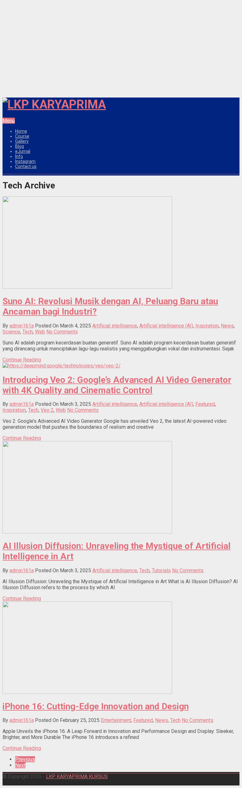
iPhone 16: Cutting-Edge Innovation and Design (96, 706)
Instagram (25, 161)
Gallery (22, 141)
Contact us (26, 166)
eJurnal (22, 151)
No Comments (62, 332)
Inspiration (207, 326)
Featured (205, 404)
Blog (19, 146)
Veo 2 (47, 410)
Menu (9, 121)
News (227, 326)
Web (40, 332)
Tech (27, 332)
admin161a (21, 326)
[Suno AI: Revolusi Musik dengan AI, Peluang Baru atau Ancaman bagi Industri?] (87, 287)
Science (11, 332)
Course (22, 136)
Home (21, 131)
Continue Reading (22, 360)
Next (20, 765)
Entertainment (116, 720)
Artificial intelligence (114, 326)
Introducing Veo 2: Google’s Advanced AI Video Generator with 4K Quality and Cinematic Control (117, 385)
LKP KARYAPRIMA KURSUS (77, 777)
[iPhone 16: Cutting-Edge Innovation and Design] (87, 692)
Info (19, 156)
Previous (25, 759)
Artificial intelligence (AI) (166, 326)
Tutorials (161, 570)
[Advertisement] (121, 47)
